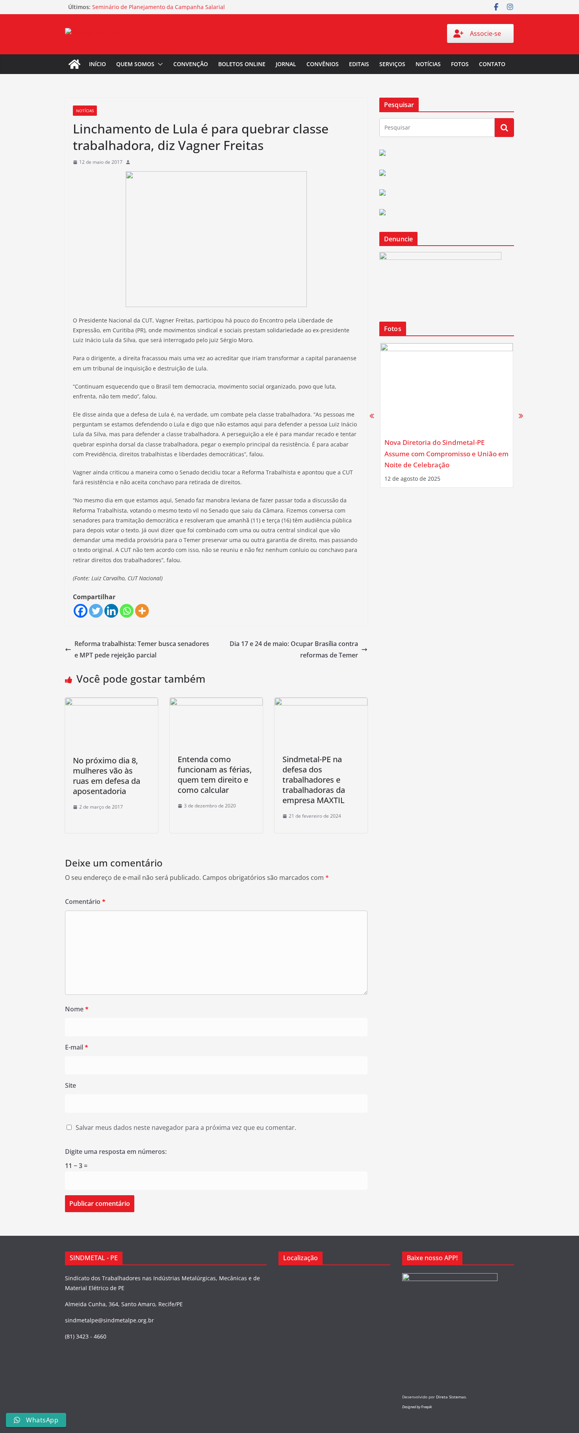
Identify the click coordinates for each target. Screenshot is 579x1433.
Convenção (190, 64)
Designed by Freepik (417, 1406)
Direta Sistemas (451, 1397)
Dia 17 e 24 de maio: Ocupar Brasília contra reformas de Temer (294, 649)
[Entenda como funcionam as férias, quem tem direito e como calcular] (216, 703)
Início (97, 64)
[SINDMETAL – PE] (74, 64)
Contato (492, 64)
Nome (77, 1009)
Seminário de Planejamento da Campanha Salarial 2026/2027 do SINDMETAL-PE (158, 11)
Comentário (85, 901)
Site (70, 1085)
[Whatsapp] (127, 611)
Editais (359, 64)
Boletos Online (241, 64)
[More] (142, 611)
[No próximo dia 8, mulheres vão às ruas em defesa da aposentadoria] (111, 703)
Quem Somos (135, 64)
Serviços (392, 64)
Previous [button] (372, 415)
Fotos (460, 64)
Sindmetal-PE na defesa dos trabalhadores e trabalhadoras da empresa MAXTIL (313, 779)
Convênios (322, 64)
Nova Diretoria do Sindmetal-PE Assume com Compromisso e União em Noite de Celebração (446, 453)
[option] (446, 415)
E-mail (76, 1047)
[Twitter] (96, 611)
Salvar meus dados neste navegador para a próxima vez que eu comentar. (186, 1127)
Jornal (286, 64)
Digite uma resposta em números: (116, 1151)
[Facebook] (80, 611)
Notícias (428, 64)
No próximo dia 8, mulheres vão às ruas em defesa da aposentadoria (106, 775)
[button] (158, 64)
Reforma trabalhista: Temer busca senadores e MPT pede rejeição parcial (141, 649)
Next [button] (521, 415)
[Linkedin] (111, 611)
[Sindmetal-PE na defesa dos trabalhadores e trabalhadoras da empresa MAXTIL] (321, 703)
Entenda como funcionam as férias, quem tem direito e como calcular (215, 774)
